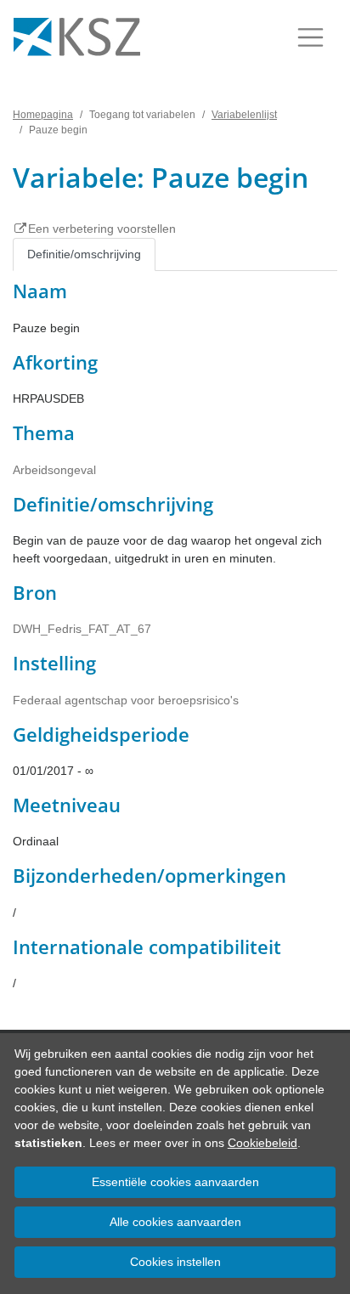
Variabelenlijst (244, 115)
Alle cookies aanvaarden (175, 1222)
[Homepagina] (77, 37)
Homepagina (43, 115)
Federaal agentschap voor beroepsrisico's (126, 700)
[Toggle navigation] (310, 37)
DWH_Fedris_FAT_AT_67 (82, 629)
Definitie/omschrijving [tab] (84, 254)
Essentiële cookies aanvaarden (175, 1182)
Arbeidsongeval (54, 470)
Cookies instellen (175, 1262)
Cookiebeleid (262, 1143)
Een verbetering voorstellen (102, 228)
